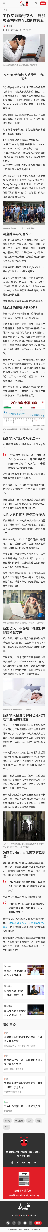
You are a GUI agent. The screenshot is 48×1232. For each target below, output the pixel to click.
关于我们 (14, 1215)
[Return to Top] (43, 1228)
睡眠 (39, 1120)
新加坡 (7, 1120)
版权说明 (33, 1215)
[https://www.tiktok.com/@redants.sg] (12, 1162)
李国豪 (9, 26)
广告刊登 (24, 1215)
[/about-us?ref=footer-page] (29, 1162)
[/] (24, 3)
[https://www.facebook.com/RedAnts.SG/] (18, 1162)
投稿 (43, 3)
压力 (6, 1127)
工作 (30, 1120)
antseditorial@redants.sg (27, 1195)
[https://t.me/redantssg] (34, 1162)
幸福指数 (19, 1120)
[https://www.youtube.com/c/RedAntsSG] (23, 1162)
